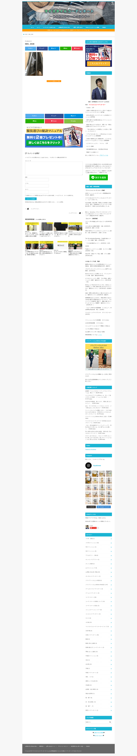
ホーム (32, 27)
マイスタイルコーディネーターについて (97, 626)
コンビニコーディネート (93, 614)
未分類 (89, 664)
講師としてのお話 (92, 681)
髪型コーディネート (92, 710)
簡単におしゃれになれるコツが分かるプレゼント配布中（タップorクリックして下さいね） (69, 30)
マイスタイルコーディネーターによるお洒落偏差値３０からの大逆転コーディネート (52, 751)
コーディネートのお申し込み (49, 27)
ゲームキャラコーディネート (94, 588)
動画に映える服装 (91, 643)
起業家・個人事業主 (92, 689)
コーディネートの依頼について (95, 601)
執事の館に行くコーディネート (95, 647)
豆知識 (89, 685)
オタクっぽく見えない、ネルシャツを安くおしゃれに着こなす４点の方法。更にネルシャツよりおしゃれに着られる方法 (98, 437)
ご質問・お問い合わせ (77, 27)
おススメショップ (91, 568)
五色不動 (89, 630)
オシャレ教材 (90, 563)
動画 (88, 639)
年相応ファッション (92, 655)
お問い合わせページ (50, 746)
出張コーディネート (92, 635)
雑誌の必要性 (90, 693)
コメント (28, 160)
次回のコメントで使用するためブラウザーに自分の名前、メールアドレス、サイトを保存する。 (50, 195)
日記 (88, 660)
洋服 (88, 668)
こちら (100, 334)
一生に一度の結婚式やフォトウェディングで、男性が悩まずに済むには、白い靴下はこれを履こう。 (98, 427)
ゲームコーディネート (92, 593)
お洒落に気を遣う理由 (93, 572)
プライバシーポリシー (63, 746)
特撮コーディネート (92, 672)
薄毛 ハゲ (89, 676)
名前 (26, 177)
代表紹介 (104, 27)
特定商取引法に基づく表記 (77, 746)
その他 (89, 622)
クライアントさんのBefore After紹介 (97, 584)
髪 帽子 (89, 706)
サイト (26, 189)
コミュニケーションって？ (94, 609)
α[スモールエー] (98, 735)
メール (26, 183)
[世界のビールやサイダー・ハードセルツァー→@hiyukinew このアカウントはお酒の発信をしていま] (88, 474)
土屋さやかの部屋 (98, 732)
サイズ (88, 618)
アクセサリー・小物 (92, 555)
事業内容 (41, 746)
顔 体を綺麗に (91, 702)
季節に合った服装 (92, 651)
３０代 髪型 (90, 538)
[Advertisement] (54, 98)
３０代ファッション (92, 542)
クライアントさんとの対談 (94, 580)
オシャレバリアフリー (92, 559)
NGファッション (91, 547)
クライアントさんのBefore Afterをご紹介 (96, 416)
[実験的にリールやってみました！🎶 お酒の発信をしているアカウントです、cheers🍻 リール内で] (95, 474)
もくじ (38, 27)
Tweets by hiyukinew (90, 449)
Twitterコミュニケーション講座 (92, 27)
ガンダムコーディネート (93, 576)
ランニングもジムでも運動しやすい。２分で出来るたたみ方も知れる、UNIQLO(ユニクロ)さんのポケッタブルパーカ (98, 412)
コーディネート (91, 597)
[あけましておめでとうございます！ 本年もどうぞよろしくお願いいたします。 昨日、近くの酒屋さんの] (88, 480)
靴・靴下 (89, 697)
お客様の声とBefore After (64, 27)
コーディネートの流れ (92, 605)
